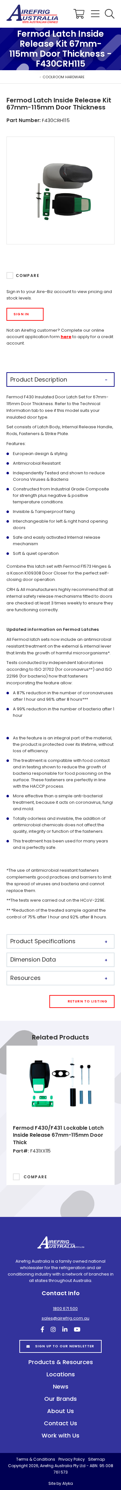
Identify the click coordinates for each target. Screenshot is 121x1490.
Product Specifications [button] (43, 941)
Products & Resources (60, 1362)
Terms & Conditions (35, 1459)
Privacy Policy (71, 1459)
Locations (60, 1374)
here (66, 337)
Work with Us (60, 1435)
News (60, 1386)
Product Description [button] (38, 379)
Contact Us (60, 1423)
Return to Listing (87, 1001)
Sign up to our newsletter (65, 1346)
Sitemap (96, 1459)
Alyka (67, 1483)
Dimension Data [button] (33, 959)
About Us (60, 1411)
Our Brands (60, 1399)
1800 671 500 (65, 1308)
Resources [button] (25, 978)
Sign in (21, 314)
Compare (27, 275)
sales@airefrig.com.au (65, 1318)
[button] (110, 14)
